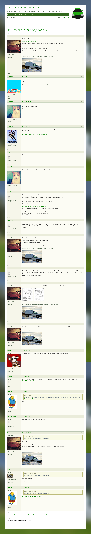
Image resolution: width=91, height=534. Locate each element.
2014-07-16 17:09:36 (26, 36)
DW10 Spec (32, 14)
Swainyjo (10, 220)
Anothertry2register (13, 416)
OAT (8, 469)
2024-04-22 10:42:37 (26, 469)
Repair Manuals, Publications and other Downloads (28, 29)
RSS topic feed (81, 518)
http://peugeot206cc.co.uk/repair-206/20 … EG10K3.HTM (34, 134)
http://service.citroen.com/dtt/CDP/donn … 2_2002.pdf (34, 206)
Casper (9, 350)
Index (8, 14)
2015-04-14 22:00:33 (26, 324)
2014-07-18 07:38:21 (26, 126)
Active (61, 17)
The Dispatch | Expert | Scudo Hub (23, 7)
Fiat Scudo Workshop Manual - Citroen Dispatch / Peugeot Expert (29, 31)
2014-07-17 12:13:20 (26, 101)
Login (25, 14)
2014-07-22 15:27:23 (26, 152)
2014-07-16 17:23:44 (26, 76)
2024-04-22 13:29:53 (26, 487)
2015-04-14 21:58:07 (26, 282)
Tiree (8, 36)
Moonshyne (10, 101)
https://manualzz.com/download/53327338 (31, 496)
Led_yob (9, 376)
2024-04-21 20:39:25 (26, 432)
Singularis (10, 152)
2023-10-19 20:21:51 (26, 391)
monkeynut (10, 126)
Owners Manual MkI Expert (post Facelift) (33, 398)
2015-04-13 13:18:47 (26, 220)
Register (20, 14)
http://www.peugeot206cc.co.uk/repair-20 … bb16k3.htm (34, 131)
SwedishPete (11, 192)
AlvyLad (9, 391)
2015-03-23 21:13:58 (26, 191)
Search (14, 14)
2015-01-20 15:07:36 (26, 166)
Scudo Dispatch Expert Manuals (29, 41)
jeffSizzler (10, 76)
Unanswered (66, 17)
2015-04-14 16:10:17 (26, 268)
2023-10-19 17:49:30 (26, 376)
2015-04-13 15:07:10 (26, 235)
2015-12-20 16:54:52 (26, 350)
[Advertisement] (31, 24)
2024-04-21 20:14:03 (26, 416)
